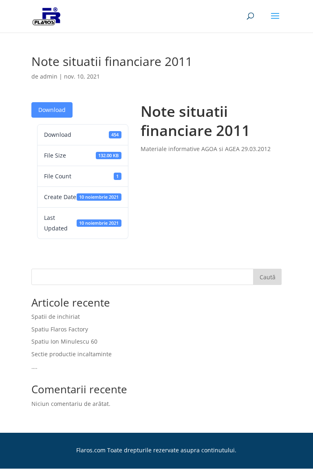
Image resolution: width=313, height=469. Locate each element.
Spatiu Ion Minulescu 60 (64, 341)
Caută (268, 277)
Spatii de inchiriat (55, 316)
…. (34, 366)
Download (52, 110)
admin (48, 76)
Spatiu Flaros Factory (59, 329)
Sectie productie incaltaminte (71, 354)
